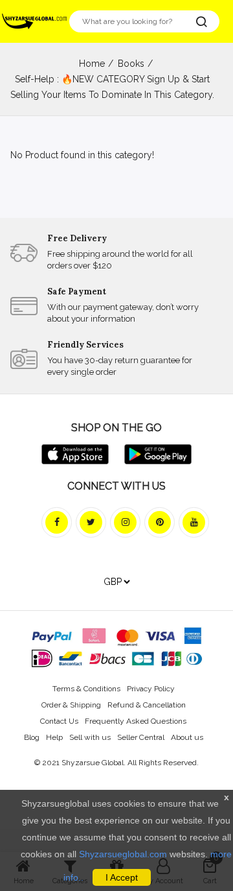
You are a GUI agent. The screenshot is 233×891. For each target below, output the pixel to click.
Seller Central (140, 737)
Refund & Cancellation (146, 704)
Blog (31, 737)
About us (187, 737)
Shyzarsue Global (92, 762)
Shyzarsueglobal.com (123, 854)
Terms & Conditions (86, 688)
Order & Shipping (71, 704)
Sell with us (90, 737)
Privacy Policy (151, 688)
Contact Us (59, 721)
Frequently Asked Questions (135, 721)
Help (54, 737)
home (92, 63)
